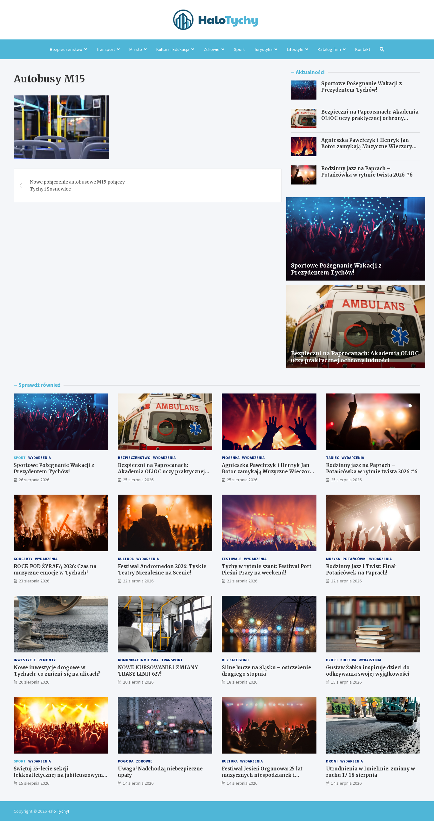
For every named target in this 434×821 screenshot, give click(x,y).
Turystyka (263, 49)
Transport (106, 49)
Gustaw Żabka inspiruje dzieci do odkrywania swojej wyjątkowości (368, 670)
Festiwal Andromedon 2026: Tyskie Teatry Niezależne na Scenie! (162, 569)
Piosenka (231, 457)
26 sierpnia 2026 (34, 480)
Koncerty (23, 558)
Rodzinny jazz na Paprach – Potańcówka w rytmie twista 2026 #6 (367, 171)
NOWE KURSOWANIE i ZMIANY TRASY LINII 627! (158, 670)
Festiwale (231, 558)
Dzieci (332, 659)
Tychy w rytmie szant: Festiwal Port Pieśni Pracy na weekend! (266, 569)
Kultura (126, 558)
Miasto (135, 49)
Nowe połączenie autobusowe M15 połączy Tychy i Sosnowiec (77, 185)
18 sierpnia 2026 (242, 682)
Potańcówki (354, 558)
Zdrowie (212, 49)
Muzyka (333, 558)
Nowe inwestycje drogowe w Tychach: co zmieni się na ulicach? (57, 670)
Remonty (47, 659)
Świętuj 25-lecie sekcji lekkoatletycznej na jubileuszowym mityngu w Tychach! (58, 775)
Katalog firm (329, 49)
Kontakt (362, 49)
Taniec (332, 457)
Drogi (332, 761)
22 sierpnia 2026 (138, 581)
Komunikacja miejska (138, 659)
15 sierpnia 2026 (346, 682)
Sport (239, 49)
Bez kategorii (235, 659)
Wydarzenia (39, 457)
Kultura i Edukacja (172, 49)
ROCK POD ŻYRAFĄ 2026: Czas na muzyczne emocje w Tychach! (55, 569)
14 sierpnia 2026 (138, 783)
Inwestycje (25, 659)
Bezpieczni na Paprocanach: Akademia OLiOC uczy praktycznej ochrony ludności (369, 118)
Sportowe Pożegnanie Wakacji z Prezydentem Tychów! (361, 86)
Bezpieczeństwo (66, 49)
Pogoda (125, 761)
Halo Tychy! (58, 811)
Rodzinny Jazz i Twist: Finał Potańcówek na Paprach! (361, 569)
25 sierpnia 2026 (138, 480)
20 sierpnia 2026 (34, 682)
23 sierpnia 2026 (34, 581)
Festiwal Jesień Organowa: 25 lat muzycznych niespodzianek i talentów (262, 775)
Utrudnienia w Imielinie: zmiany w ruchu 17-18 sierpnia (370, 772)
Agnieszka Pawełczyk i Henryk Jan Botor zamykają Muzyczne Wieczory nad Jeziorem (366, 146)
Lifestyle (295, 49)
